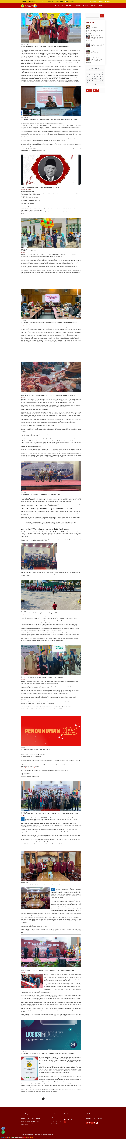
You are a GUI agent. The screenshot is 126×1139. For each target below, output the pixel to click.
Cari (102, 15)
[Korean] (19, 1137)
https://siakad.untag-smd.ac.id (28, 767)
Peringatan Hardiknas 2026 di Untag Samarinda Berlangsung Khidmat (40, 613)
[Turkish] (29, 1137)
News (24, 121)
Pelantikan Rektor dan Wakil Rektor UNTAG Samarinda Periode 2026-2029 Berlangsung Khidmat (47, 970)
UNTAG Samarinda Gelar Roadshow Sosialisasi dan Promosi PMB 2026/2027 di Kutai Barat (46, 884)
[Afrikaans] (2, 1137)
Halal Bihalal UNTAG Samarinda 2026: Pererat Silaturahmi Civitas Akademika (42, 677)
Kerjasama (102, 5)
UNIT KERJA (77, 5)
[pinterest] (97, 90)
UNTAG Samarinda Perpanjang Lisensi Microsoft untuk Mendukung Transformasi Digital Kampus (47, 1053)
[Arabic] (4, 1137)
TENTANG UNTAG (59, 5)
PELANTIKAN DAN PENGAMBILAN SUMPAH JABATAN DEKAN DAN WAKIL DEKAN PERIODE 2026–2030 (49, 814)
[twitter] (87, 90)
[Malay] (21, 1137)
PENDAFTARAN (68, 5)
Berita (22, 48)
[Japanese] (17, 1137)
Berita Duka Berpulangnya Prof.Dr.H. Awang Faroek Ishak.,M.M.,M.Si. (40, 187)
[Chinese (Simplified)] (6, 1137)
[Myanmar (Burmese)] (23, 1137)
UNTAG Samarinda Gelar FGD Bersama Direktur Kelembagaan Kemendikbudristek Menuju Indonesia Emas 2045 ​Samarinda (95, 28)
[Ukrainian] (30, 1137)
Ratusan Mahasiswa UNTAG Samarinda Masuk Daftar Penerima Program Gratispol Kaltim (45, 46)
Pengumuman (28, 189)
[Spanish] (27, 1137)
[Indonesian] (13, 1137)
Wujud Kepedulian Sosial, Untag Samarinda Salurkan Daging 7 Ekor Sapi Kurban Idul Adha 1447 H (48, 395)
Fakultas (85, 5)
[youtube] (94, 90)
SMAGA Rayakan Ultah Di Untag (29, 250)
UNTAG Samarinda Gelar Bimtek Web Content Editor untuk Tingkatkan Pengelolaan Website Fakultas (49, 119)
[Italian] (15, 1137)
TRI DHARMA (93, 5)
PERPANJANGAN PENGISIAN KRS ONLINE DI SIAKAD (35, 749)
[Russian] (25, 1137)
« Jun (94, 84)
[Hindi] (11, 1137)
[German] (10, 1137)
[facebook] (90, 90)
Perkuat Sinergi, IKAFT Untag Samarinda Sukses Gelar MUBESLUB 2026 (40, 494)
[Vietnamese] (32, 1137)
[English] (8, 1137)
